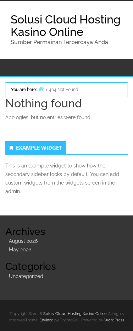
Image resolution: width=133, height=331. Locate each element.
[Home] (41, 89)
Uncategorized (26, 276)
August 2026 (23, 241)
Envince (46, 320)
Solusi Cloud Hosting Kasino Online (66, 25)
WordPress (114, 320)
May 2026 (20, 249)
